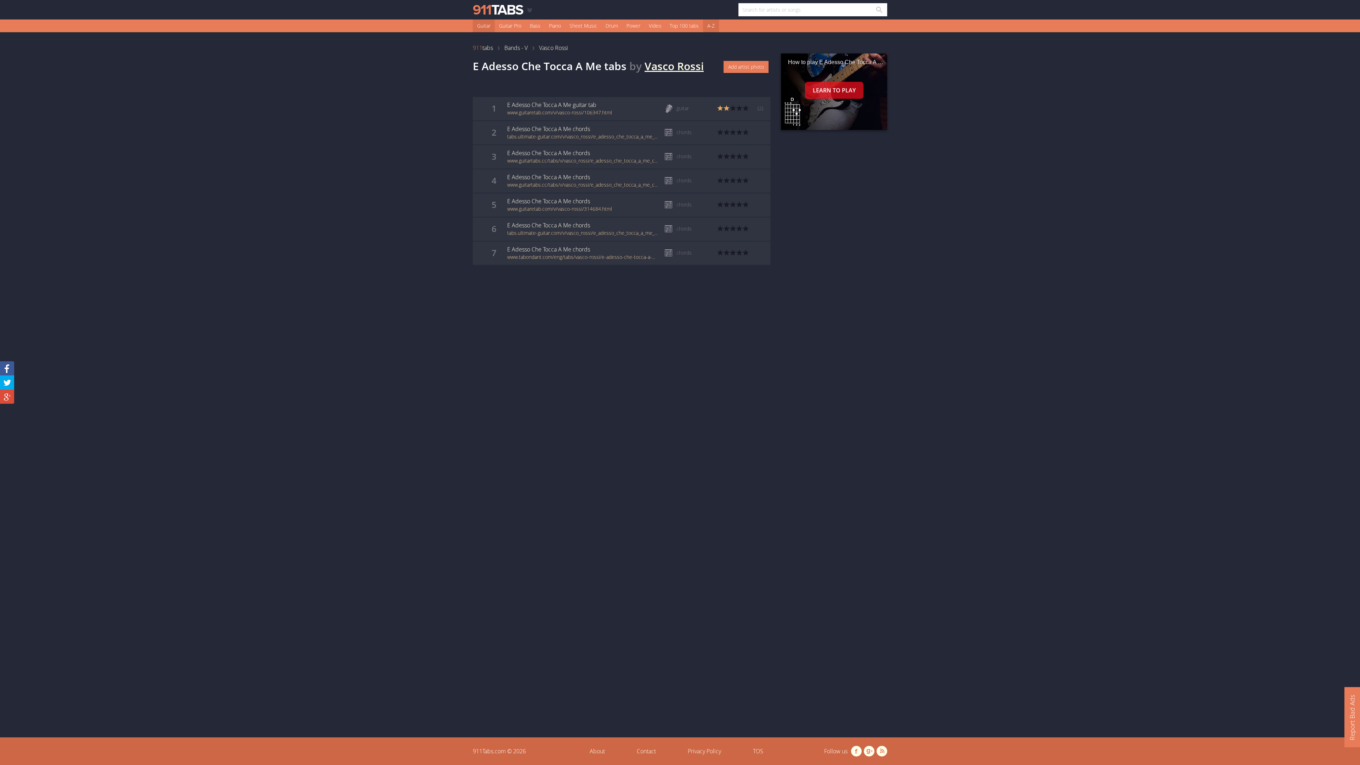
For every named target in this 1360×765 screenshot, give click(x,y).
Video (655, 25)
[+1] (7, 397)
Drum (612, 25)
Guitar (484, 25)
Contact (646, 751)
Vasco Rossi (674, 66)
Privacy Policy (704, 751)
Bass (535, 25)
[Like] (7, 368)
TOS (758, 751)
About (597, 751)
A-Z (711, 25)
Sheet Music (583, 25)
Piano (555, 25)
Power (633, 25)
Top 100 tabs (684, 25)
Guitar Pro (510, 25)
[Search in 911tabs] (879, 10)
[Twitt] (7, 382)
